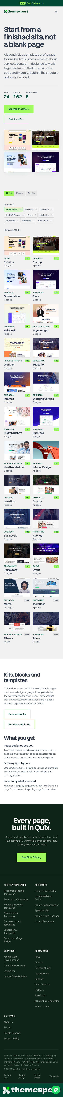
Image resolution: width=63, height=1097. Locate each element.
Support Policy (11, 1038)
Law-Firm (9, 501)
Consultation (12, 296)
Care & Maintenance (14, 965)
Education (11, 220)
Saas (35, 296)
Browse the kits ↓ (18, 108)
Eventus (9, 262)
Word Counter (42, 1006)
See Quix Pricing (31, 857)
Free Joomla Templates (16, 899)
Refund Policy (21, 1076)
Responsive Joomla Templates (14, 892)
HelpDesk (10, 330)
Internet (9, 399)
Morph (8, 604)
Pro (31, 193)
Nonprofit (28, 220)
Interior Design (42, 467)
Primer (37, 638)
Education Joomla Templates (13, 906)
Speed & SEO (42, 910)
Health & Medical (14, 467)
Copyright (54, 1076)
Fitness (8, 638)
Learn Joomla (42, 973)
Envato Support (12, 1032)
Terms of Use (8, 1076)
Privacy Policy (37, 1076)
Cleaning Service (43, 399)
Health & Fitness (14, 215)
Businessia (10, 535)
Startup (37, 262)
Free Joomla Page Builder (13, 940)
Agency (37, 535)
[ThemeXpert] (16, 11)
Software (46, 209)
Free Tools (40, 995)
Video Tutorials (42, 984)
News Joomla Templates (11, 914)
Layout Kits (9, 970)
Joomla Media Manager (47, 915)
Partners (39, 989)
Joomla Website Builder (43, 898)
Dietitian (9, 364)
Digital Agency (13, 433)
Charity (37, 501)
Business (31, 209)
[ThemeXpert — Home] (31, 1090)
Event (31, 215)
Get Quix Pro (16, 119)
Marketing (46, 215)
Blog (37, 956)
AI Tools (39, 962)
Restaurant (45, 220)
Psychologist (41, 330)
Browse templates (19, 724)
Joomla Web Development (11, 958)
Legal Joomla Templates (11, 931)
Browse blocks (17, 713)
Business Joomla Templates (12, 923)
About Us (8, 1021)
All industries (13, 209)
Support (39, 978)
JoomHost (39, 604)
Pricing (7, 1027)
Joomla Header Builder (47, 904)
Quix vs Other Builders (15, 976)
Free (19, 193)
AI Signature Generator (47, 1000)
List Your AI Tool (43, 967)
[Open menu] (56, 11)
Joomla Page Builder (45, 890)
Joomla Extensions (44, 921)
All (9, 193)
